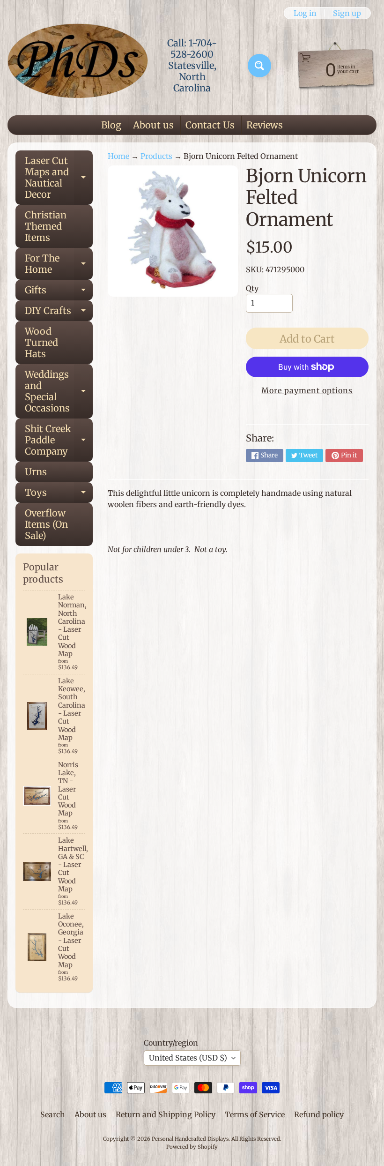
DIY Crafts (59, 313)
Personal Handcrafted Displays (190, 1139)
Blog (111, 125)
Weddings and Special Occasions (59, 391)
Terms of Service (255, 1114)
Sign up (347, 13)
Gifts (59, 292)
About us (153, 125)
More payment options (307, 390)
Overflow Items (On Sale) (46, 524)
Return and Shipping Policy (165, 1114)
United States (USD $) (188, 1057)
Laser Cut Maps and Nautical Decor (59, 177)
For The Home (59, 264)
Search (52, 1114)
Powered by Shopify (192, 1147)
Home (118, 156)
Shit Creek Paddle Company (59, 440)
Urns (36, 472)
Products (156, 156)
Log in (305, 13)
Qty (252, 288)
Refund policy (319, 1114)
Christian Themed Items (45, 226)
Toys (59, 494)
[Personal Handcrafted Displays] (77, 65)
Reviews (264, 125)
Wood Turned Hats (41, 342)
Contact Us (210, 125)
